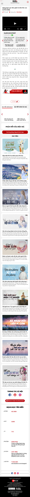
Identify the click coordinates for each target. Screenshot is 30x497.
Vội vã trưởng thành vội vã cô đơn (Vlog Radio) (15, 231)
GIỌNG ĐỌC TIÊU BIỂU (15, 407)
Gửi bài (14, 101)
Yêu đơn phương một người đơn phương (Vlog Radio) (15, 281)
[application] (15, 24)
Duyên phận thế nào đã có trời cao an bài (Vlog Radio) (15, 357)
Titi (12, 431)
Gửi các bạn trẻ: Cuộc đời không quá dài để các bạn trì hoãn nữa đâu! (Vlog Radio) (9, 119)
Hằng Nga (14, 442)
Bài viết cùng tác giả (20, 107)
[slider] (15, 26)
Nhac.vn (16, 495)
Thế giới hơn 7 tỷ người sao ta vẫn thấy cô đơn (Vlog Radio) (15, 306)
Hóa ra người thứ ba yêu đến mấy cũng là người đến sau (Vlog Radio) (15, 206)
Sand (13, 421)
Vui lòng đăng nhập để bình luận (15, 132)
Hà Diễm (13, 411)
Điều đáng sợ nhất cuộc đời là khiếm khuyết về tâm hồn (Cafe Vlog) (9, 45)
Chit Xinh (19, 12)
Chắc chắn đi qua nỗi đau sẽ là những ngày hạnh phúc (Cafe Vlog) (15, 180)
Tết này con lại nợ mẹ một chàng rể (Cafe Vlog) (15, 382)
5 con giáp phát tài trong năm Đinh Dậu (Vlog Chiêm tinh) (20, 45)
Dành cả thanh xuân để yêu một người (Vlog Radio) (15, 256)
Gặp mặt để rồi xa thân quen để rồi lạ (12, 155)
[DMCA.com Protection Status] (11, 488)
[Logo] (25, 18)
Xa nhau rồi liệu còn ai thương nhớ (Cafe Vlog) (15, 331)
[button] (15, 23)
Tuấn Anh (14, 462)
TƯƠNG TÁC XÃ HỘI (15, 391)
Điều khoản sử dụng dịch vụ (15, 494)
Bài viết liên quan (7, 107)
